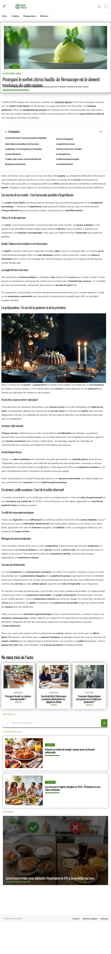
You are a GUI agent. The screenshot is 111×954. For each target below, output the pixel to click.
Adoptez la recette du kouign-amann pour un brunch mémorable (70, 751)
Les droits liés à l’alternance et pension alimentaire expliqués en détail (53, 699)
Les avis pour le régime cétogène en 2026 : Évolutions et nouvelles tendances (73, 788)
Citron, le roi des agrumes (64, 139)
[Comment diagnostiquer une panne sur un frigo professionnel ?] (89, 676)
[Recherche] (99, 6)
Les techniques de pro (63, 154)
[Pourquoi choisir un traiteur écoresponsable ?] (18, 676)
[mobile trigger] (5, 6)
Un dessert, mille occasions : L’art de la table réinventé (23, 159)
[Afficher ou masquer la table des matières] (61, 131)
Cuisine (50, 745)
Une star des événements (64, 164)
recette (61, 175)
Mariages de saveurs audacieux (15, 164)
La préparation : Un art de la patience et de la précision (23, 149)
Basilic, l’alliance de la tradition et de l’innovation (22, 144)
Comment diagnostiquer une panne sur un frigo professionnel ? (89, 699)
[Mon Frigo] (21, 6)
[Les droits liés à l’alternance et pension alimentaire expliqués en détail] (54, 676)
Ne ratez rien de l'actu (17, 657)
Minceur (50, 782)
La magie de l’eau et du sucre (65, 144)
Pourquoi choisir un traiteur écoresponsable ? (18, 697)
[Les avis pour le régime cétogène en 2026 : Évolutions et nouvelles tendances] (24, 791)
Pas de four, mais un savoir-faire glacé (69, 149)
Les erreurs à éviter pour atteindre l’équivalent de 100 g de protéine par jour (50, 878)
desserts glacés (63, 102)
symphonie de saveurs (35, 109)
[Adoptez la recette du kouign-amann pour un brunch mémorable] (24, 753)
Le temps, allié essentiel (13, 154)
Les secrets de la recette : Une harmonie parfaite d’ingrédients (26, 138)
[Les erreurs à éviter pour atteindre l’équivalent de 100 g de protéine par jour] (55, 850)
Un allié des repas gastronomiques (67, 159)
